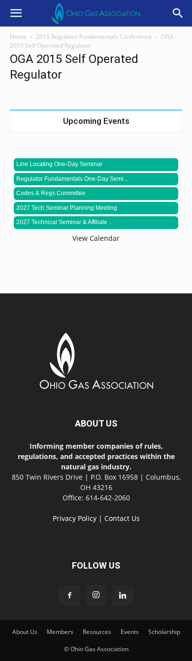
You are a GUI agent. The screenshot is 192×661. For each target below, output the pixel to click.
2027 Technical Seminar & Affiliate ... (64, 222)
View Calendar (96, 238)
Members (60, 632)
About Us (24, 632)
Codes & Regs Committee (51, 193)
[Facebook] (69, 595)
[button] (16, 13)
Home (18, 36)
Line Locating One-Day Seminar (59, 164)
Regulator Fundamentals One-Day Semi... (72, 178)
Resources (97, 632)
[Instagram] (96, 595)
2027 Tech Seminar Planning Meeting (66, 207)
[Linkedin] (122, 595)
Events (130, 632)
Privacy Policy (74, 518)
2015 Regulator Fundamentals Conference (94, 36)
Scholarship (164, 632)
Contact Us (122, 518)
